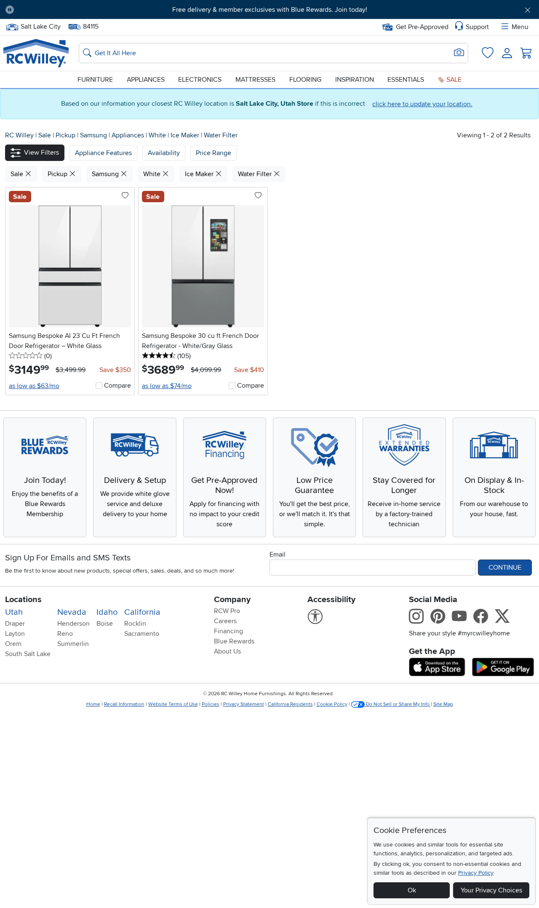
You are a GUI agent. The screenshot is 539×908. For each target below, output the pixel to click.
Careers (225, 621)
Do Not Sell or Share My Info (398, 704)
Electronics (199, 79)
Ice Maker (186, 135)
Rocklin (135, 623)
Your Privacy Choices (491, 890)
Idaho (106, 612)
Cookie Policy (332, 704)
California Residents (290, 704)
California (142, 612)
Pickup (66, 135)
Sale (453, 79)
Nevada (71, 612)
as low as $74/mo (167, 386)
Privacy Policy (476, 872)
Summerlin (73, 644)
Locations (23, 600)
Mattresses (255, 79)
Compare (117, 385)
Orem (13, 644)
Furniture (95, 79)
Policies (210, 704)
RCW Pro (227, 611)
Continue (504, 567)
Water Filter (220, 135)
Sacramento (141, 633)
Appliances (146, 79)
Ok (412, 890)
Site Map (443, 704)
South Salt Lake (28, 654)
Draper (15, 623)
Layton (15, 633)
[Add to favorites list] (125, 196)
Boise (104, 623)
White (158, 135)
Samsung (94, 135)
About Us (227, 651)
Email (278, 554)
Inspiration (354, 79)
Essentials (405, 79)
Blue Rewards (234, 641)
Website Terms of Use (173, 704)
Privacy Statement (243, 704)
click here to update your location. (422, 104)
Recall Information (124, 704)
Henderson (73, 623)
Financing (228, 631)
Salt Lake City (40, 26)
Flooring (305, 79)
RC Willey (19, 135)
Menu (520, 27)
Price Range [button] (213, 153)
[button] (61, 9)
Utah (14, 612)
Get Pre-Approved (422, 27)
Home (93, 704)
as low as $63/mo (34, 386)
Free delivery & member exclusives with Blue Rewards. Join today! (269, 9)
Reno (65, 633)
